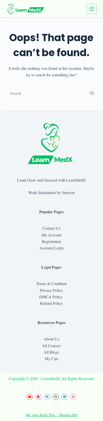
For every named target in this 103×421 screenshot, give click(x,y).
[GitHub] (56, 397)
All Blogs (51, 352)
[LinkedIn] (65, 397)
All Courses (51, 345)
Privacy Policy (51, 290)
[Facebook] (47, 397)
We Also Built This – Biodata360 (51, 414)
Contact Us (51, 228)
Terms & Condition (51, 283)
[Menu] (91, 9)
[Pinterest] (73, 397)
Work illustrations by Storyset (51, 192)
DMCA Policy (51, 296)
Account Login (52, 247)
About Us (51, 338)
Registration (51, 241)
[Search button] (91, 93)
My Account (52, 234)
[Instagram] (38, 397)
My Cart (51, 358)
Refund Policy (51, 303)
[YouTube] (29, 397)
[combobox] (46, 93)
